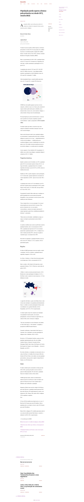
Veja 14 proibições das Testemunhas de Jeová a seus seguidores (29, 474)
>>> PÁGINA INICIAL (20, 496)
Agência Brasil (26, 435)
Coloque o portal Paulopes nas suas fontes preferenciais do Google (63, 7)
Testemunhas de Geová (61, 29)
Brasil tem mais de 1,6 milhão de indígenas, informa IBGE (32, 421)
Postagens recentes (62, 10)
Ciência (60, 24)
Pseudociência (60, 27)
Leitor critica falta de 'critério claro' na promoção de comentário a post (31, 486)
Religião (60, 16)
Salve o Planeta (61, 19)
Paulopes (23, 2)
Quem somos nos (61, 35)
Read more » (40, 480)
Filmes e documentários (62, 32)
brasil (49, 29)
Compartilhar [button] (43, 435)
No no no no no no (26, 462)
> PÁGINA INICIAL (20, 457)
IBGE (49, 30)
